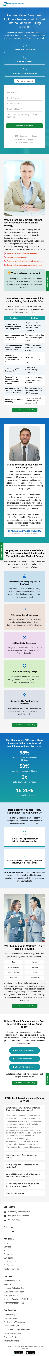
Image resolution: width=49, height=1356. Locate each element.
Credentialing (9, 1315)
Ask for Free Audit (11, 1269)
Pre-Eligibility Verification (14, 1322)
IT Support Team (10, 1295)
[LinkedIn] (5, 1232)
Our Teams (8, 1258)
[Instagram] (10, 1232)
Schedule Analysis (11, 1326)
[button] (24, 81)
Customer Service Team (14, 1292)
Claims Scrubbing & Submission (17, 1330)
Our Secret (8, 1265)
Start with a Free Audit (24, 126)
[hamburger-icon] (43, 3)
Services (7, 1247)
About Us (7, 1251)
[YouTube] (13, 1232)
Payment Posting (11, 1337)
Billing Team (9, 1284)
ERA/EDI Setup (10, 1318)
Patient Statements (12, 1341)
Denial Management (12, 1333)
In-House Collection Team (14, 1288)
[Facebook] (7, 1232)
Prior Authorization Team (14, 1303)
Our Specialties (10, 1262)
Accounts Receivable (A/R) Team (18, 1299)
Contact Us (8, 1254)
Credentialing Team (12, 1281)
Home (6, 1243)
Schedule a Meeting (47, 281)
